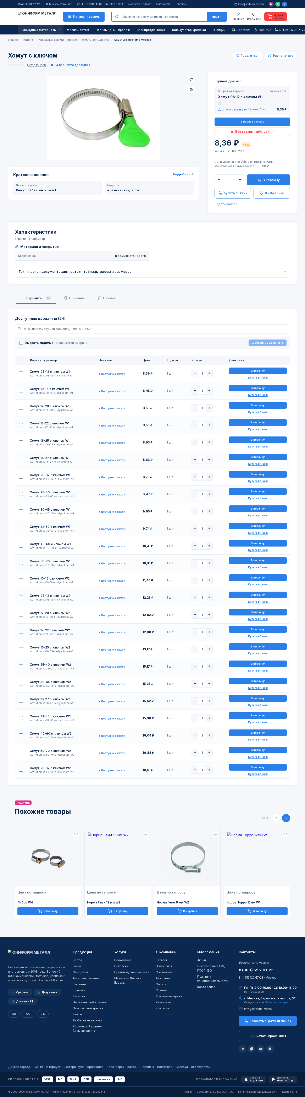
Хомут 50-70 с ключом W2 (50, 751)
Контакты (180, 4)
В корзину (271, 180)
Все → (264, 818)
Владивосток (200, 1067)
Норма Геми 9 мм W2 (173, 902)
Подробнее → (183, 174)
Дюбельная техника (87, 1020)
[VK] (270, 1049)
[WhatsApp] (277, 4)
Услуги (120, 952)
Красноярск (115, 1067)
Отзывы (161, 990)
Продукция (82, 952)
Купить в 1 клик (235, 193)
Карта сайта (206, 987)
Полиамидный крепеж (113, 30)
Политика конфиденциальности (257, 1091)
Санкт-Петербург (48, 1067)
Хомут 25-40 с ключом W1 (50, 492)
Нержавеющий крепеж (89, 1002)
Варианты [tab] (38, 298)
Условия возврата (169, 996)
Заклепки (79, 984)
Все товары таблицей (252, 131)
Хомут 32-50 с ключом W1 (50, 526)
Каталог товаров (86, 16)
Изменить (66, 4)
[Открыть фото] (191, 90)
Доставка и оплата (139, 4)
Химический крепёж (87, 1026)
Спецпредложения (151, 30)
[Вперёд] (286, 818)
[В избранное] (191, 80)
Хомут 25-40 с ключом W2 (50, 664)
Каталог (161, 960)
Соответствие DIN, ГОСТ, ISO (215, 1091)
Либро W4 (25, 902)
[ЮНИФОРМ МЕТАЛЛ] (37, 17)
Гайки (77, 966)
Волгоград (165, 1067)
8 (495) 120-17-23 (29, 4)
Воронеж (147, 1067)
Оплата (161, 984)
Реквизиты (163, 1002)
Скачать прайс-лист (270, 1036)
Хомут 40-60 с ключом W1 (50, 544)
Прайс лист (164, 966)
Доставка (163, 978)
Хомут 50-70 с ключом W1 (50, 561)
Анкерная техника (86, 978)
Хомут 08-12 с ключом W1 (50, 371)
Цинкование (123, 960)
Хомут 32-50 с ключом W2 (50, 716)
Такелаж (79, 996)
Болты (77, 960)
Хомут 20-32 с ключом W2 (50, 768)
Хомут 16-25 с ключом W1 (50, 440)
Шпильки (79, 990)
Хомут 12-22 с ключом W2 (50, 630)
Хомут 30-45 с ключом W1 (50, 509)
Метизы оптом (78, 30)
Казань (132, 1067)
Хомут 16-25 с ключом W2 (50, 647)
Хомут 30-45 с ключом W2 (50, 682)
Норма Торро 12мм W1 (243, 902)
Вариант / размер (228, 81)
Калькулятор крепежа (189, 30)
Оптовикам (163, 4)
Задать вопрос (226, 204)
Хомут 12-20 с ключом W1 (50, 406)
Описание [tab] (77, 298)
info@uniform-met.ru (251, 4)
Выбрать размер (252, 121)
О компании (166, 952)
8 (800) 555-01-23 (256, 970)
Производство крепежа (131, 972)
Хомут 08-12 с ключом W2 (50, 595)
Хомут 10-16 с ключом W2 (50, 578)
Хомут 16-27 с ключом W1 (50, 458)
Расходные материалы (38, 30)
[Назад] (276, 818)
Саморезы (80, 972)
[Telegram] (284, 4)
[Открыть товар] (48, 858)
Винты (77, 1014)
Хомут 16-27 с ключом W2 (50, 699)
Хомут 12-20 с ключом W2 (50, 613)
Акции (221, 30)
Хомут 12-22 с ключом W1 (49, 423)
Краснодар (95, 1067)
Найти (216, 16)
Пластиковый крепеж (88, 1008)
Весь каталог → (84, 1030)
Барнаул (182, 1067)
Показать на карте (277, 1002)
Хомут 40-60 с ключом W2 (50, 733)
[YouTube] (261, 1049)
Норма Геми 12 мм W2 (103, 902)
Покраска (121, 966)
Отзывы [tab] (109, 298)
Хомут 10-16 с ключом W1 (49, 389)
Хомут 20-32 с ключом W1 (50, 475)
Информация (208, 952)
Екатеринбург (74, 1067)
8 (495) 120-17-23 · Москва (257, 977)
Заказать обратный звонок (270, 1021)
